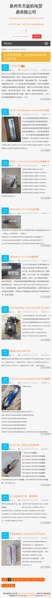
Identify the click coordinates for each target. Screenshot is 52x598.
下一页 (5, 586)
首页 (5, 49)
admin (13, 70)
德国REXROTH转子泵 (20, 351)
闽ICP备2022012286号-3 (27, 593)
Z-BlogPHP (31, 596)
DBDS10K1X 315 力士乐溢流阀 (24, 209)
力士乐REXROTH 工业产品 (17, 49)
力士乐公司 (14, 66)
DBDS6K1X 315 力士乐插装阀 (23, 257)
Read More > (44, 99)
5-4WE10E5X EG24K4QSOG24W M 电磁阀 (29, 379)
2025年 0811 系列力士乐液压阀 (24, 445)
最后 (12, 586)
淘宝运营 (47, 596)
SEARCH (37, 36)
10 (42, 580)
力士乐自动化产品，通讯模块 (23, 496)
